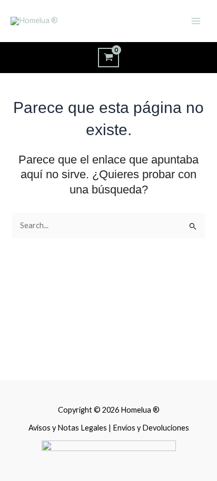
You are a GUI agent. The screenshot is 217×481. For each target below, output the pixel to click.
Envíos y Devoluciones (151, 427)
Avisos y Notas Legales (68, 427)
